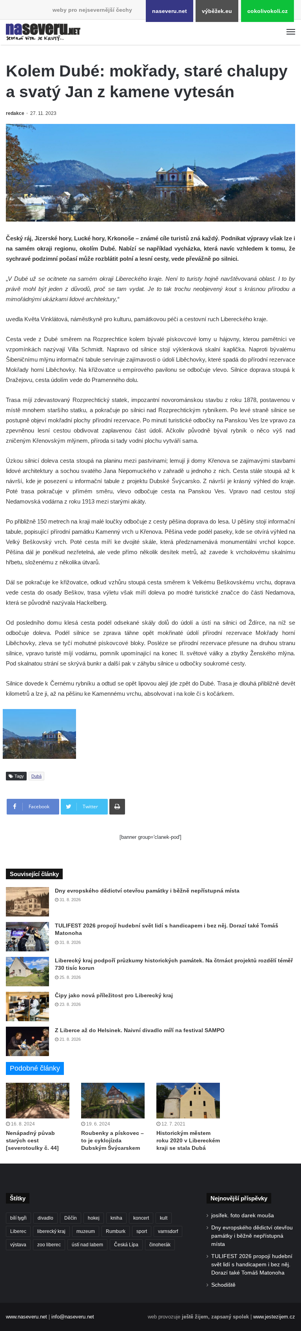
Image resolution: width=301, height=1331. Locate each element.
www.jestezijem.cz (274, 1317)
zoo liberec (49, 1244)
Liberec (18, 1231)
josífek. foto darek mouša (242, 1215)
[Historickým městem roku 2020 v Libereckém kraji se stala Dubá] (188, 1100)
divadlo (45, 1218)
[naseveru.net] (43, 32)
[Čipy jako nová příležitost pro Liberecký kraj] (27, 1006)
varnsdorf (168, 1231)
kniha (116, 1218)
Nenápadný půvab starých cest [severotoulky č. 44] (32, 1140)
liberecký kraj (51, 1231)
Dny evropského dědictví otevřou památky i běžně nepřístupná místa (147, 890)
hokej (94, 1218)
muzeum (85, 1231)
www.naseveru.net (26, 1317)
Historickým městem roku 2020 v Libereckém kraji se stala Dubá (188, 1140)
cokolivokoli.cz (267, 11)
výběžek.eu (217, 11)
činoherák (159, 1244)
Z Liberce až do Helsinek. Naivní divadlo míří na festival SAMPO (140, 1030)
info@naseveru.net (72, 1317)
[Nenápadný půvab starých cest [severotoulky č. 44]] (37, 1100)
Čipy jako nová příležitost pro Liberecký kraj (114, 995)
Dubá (36, 776)
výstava (18, 1244)
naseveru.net (169, 11)
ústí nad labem (87, 1244)
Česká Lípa (126, 1244)
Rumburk (115, 1231)
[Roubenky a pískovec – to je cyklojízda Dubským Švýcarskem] (113, 1100)
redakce (15, 113)
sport (141, 1231)
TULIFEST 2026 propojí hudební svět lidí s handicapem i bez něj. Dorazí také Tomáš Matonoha (251, 1264)
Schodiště (223, 1285)
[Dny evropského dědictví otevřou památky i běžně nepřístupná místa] (27, 901)
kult (163, 1218)
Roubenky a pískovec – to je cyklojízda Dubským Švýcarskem (112, 1140)
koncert (141, 1218)
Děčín (70, 1218)
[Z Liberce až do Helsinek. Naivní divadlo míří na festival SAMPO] (27, 1041)
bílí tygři (18, 1218)
